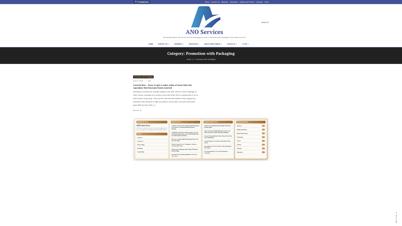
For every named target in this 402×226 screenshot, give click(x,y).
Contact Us (215, 2)
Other (267, 2)
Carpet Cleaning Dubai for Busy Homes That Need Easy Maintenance (218, 136)
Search (264, 22)
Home (207, 2)
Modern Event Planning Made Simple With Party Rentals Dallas (185, 150)
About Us (139, 138)
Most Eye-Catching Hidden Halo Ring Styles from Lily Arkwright (185, 140)
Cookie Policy (140, 152)
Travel (238, 141)
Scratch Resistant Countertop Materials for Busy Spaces (217, 142)
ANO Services (204, 32)
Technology (240, 137)
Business (225, 2)
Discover (136, 110)
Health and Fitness (247, 2)
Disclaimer (140, 148)
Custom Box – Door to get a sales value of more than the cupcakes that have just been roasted (162, 86)
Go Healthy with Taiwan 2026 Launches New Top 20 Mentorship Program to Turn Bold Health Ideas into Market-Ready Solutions (185, 134)
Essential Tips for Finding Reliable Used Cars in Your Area (184, 155)
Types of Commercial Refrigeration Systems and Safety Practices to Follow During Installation (217, 131)
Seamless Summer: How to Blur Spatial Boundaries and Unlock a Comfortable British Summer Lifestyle (185, 127)
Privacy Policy (141, 145)
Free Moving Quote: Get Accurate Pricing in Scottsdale (216, 152)
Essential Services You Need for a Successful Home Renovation (217, 147)
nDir (149, 81)
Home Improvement (242, 133)
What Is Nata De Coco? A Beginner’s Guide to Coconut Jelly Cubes (184, 145)
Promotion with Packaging (143, 77)
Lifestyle (259, 2)
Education (234, 2)
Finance (239, 144)
